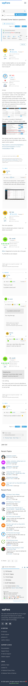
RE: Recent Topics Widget (13, 494)
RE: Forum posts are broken (13, 516)
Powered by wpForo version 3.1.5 (20, 601)
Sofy (13, 75)
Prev (18, 26)
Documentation (5, 648)
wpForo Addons (5, 640)
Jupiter (9, 521)
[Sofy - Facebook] (4, 86)
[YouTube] (6, 623)
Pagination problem (11, 455)
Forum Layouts (5, 634)
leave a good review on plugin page (10, 159)
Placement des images (12, 477)
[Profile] (4, 58)
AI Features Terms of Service (8, 673)
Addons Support (5, 656)
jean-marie (10, 478)
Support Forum (5, 651)
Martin (9, 545)
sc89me (10, 474)
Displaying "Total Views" (12, 466)
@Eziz (3, 251)
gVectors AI (4, 637)
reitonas (10, 457)
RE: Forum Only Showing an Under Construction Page (15, 548)
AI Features (4, 631)
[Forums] (3, 15)
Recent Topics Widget (17, 587)
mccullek (10, 554)
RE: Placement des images (13, 532)
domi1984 (10, 485)
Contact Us (4, 667)
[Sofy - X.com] (6, 86)
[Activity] (5, 58)
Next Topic (16, 437)
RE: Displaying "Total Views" (13, 502)
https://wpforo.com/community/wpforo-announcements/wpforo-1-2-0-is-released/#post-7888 (13, 146)
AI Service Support (6, 653)
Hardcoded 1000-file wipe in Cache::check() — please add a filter (15, 472)
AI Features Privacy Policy (8, 670)
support (10, 467)
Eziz (13, 49)
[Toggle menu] (25, 3)
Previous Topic (8, 437)
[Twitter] (2, 623)
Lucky (9, 499)
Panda (9, 463)
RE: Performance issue (12, 540)
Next (24, 26)
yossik (13, 238)
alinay (17, 586)
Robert (12, 32)
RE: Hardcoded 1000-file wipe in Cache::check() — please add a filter (15, 508)
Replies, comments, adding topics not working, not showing (16, 461)
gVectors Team (5, 664)
